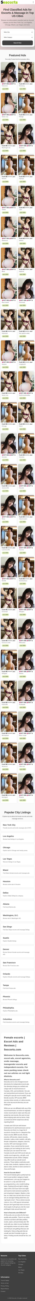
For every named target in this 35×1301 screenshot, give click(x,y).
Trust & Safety (5, 1280)
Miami (20, 1267)
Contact (3, 1291)
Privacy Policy (5, 1286)
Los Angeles (21, 1261)
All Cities (20, 1272)
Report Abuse (5, 1288)
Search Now (17, 43)
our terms (22, 1117)
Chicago (20, 1264)
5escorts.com (8, 1130)
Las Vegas (21, 1270)
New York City (22, 1259)
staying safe (12, 1117)
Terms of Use (5, 1283)
